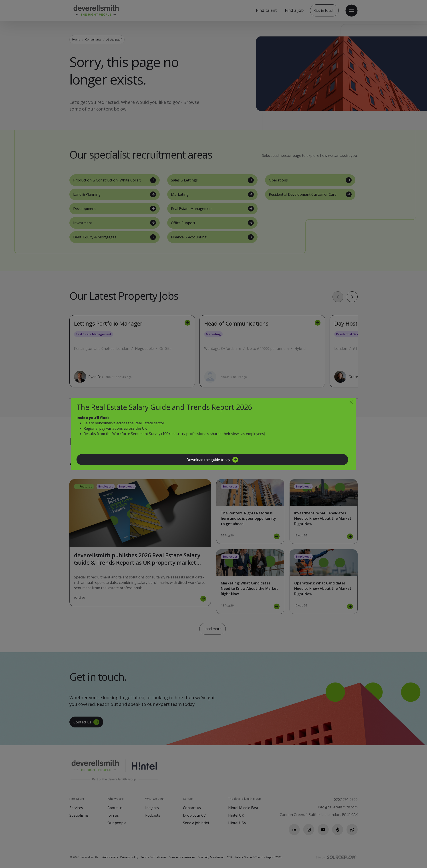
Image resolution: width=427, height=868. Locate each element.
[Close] (351, 402)
